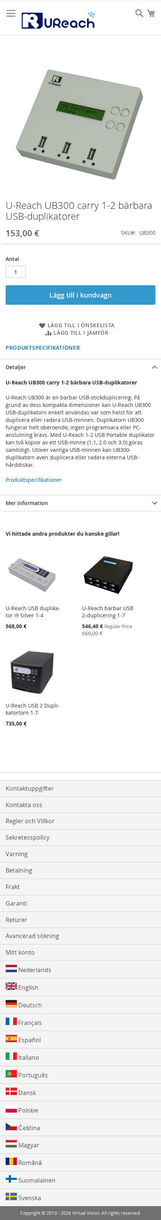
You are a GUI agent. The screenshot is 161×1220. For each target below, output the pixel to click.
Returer (16, 920)
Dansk (26, 1093)
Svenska (29, 1198)
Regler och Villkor (30, 821)
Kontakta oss (24, 805)
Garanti (16, 903)
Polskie (27, 1110)
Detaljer (16, 367)
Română (29, 1163)
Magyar (28, 1145)
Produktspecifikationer (43, 347)
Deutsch (29, 1005)
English (28, 987)
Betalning (19, 870)
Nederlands (34, 970)
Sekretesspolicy (27, 837)
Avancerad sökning (32, 936)
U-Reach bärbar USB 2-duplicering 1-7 (107, 612)
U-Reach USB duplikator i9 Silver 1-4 (33, 612)
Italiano (28, 1057)
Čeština (28, 1128)
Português (32, 1075)
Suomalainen (36, 1180)
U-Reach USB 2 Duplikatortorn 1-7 (33, 709)
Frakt (13, 887)
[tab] (80, 367)
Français (29, 1023)
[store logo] (58, 18)
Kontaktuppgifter (30, 788)
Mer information (27, 502)
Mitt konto (20, 952)
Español (29, 1040)
